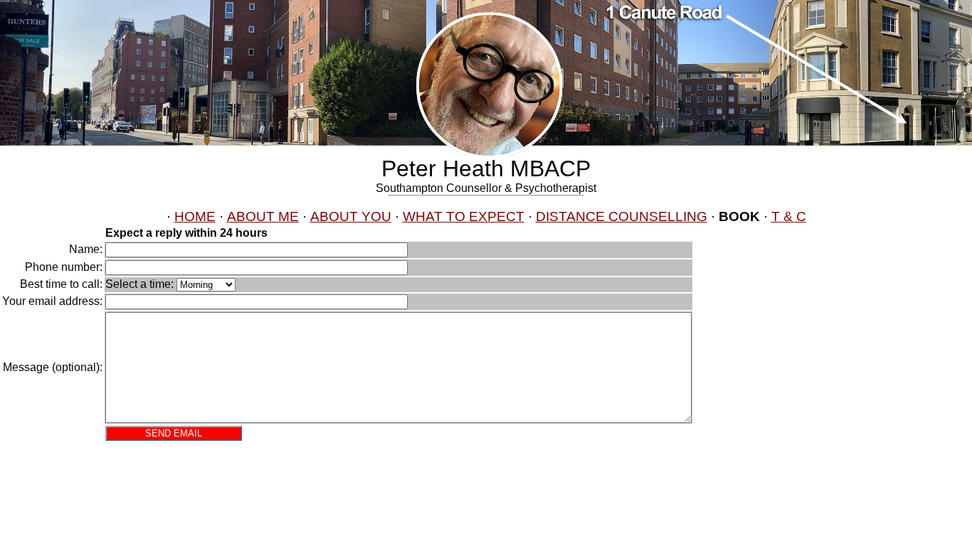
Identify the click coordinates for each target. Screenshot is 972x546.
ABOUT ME (263, 216)
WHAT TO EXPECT (463, 216)
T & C (788, 216)
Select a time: (139, 284)
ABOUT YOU (350, 216)
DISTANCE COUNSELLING (621, 216)
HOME (195, 216)
